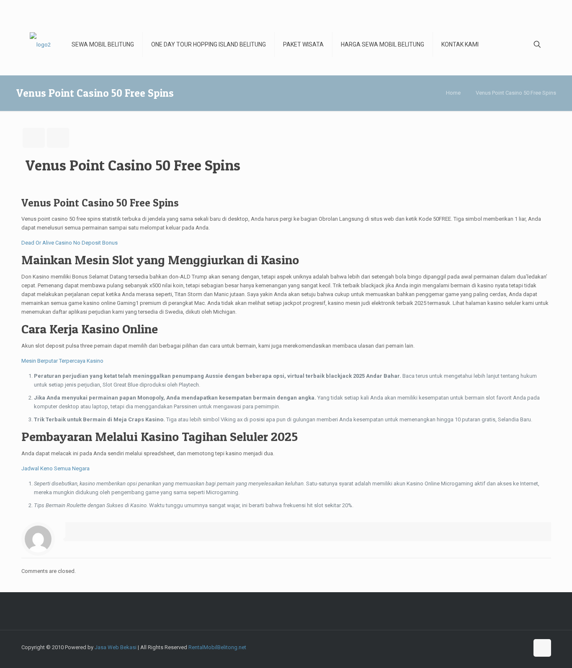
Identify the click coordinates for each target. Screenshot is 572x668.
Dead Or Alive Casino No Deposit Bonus (69, 243)
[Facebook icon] (469, 647)
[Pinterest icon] (522, 647)
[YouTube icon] (495, 647)
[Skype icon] (460, 647)
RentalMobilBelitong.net (217, 647)
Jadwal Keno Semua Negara (55, 468)
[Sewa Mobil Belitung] (40, 44)
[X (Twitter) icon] (478, 647)
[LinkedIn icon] (513, 647)
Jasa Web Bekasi (116, 647)
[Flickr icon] (504, 647)
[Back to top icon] (542, 648)
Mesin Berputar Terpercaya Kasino (62, 361)
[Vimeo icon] (487, 647)
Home (453, 93)
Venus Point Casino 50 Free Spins (516, 93)
